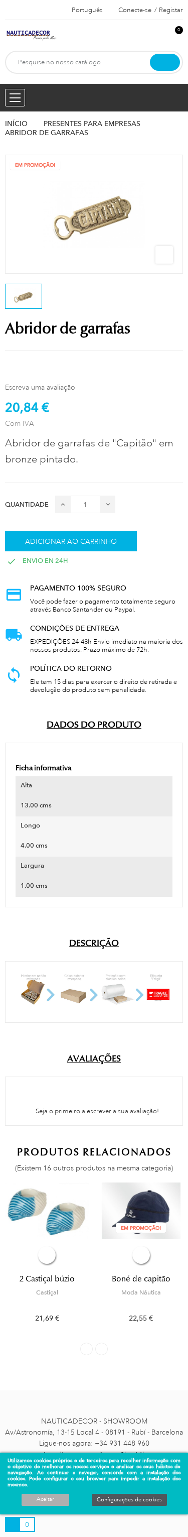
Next (101, 1349)
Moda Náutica (141, 1292)
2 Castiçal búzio (47, 1279)
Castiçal (47, 1292)
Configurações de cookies (129, 1499)
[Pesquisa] (165, 62)
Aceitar (45, 1499)
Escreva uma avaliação (40, 387)
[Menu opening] (15, 97)
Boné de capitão (141, 1279)
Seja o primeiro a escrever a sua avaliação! (96, 1111)
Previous (86, 1349)
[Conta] (158, 35)
